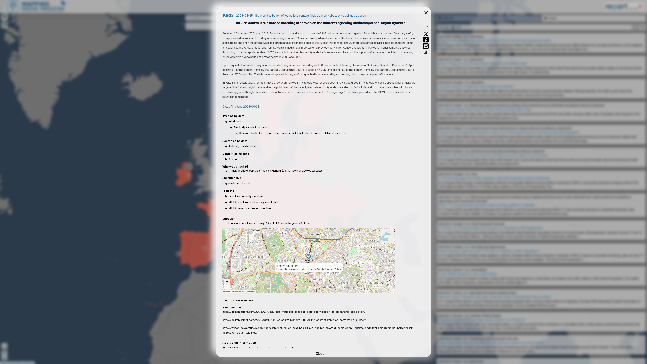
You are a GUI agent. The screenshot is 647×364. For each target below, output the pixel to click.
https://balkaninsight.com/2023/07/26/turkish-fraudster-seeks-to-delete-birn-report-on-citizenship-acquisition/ (293, 311)
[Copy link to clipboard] (426, 27)
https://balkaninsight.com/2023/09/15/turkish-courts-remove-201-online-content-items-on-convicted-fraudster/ (294, 320)
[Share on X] (426, 34)
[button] (309, 256)
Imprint (226, 291)
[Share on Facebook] (426, 40)
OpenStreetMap (238, 291)
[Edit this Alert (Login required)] (426, 52)
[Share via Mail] (426, 46)
